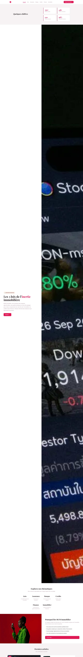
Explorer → (7, 314)
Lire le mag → (49, 637)
